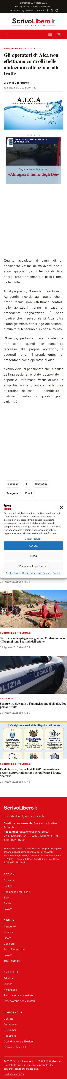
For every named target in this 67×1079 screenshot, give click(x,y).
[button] (61, 507)
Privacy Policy (22, 6)
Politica (8, 886)
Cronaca (6, 698)
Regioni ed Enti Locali (19, 48)
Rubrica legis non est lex (18, 995)
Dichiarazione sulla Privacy (36, 573)
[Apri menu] (50, 34)
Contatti (57, 573)
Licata (7, 938)
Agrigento (10, 926)
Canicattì (9, 943)
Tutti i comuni (12, 960)
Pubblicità (10, 1035)
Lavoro (8, 908)
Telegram (12, 493)
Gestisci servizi (33, 538)
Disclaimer (10, 1030)
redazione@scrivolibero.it (34, 831)
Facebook (12, 483)
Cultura (8, 983)
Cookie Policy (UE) (40, 6)
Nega (33, 555)
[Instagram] (56, 10)
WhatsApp (41, 483)
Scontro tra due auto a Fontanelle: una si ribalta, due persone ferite (33, 705)
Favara (8, 955)
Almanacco (10, 989)
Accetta (33, 545)
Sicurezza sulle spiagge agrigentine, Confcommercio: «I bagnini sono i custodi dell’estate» (33, 639)
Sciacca (8, 932)
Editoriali (9, 978)
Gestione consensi (14, 1074)
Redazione (10, 1024)
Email (28, 493)
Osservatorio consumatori (19, 1001)
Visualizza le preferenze (33, 566)
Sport (7, 897)
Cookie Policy (13, 573)
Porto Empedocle (14, 949)
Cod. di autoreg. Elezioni (21, 10)
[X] (52, 10)
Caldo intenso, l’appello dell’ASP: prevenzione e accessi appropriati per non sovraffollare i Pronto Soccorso (30, 772)
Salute (7, 903)
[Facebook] (47, 10)
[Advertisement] (33, 222)
